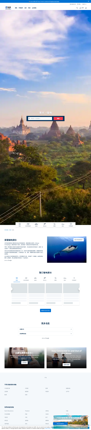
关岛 (26, 423)
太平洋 (67, 391)
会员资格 (34, 8)
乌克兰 (47, 414)
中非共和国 (7, 414)
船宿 (35, 280)
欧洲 (6, 394)
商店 (29, 8)
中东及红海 (7, 388)
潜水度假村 (26, 280)
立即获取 (24, 362)
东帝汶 (47, 411)
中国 (67, 411)
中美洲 (26, 388)
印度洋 (47, 391)
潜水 (65, 280)
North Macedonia (9, 411)
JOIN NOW (66, 364)
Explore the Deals (54, 1)
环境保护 (21, 8)
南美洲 (26, 391)
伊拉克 (6, 420)
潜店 (17, 280)
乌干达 (67, 414)
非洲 (26, 394)
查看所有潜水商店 (45, 310)
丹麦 (26, 414)
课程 (16, 8)
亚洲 (10, 230)
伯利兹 (26, 420)
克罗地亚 (7, 423)
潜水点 (44, 280)
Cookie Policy (48, 428)
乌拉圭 (6, 417)
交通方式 (22, 329)
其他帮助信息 (23, 333)
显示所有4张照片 (78, 239)
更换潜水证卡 (73, 4)
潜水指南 (6, 230)
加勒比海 (68, 388)
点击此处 (76, 425)
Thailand (27, 411)
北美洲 (6, 391)
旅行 (26, 8)
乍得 (26, 417)
